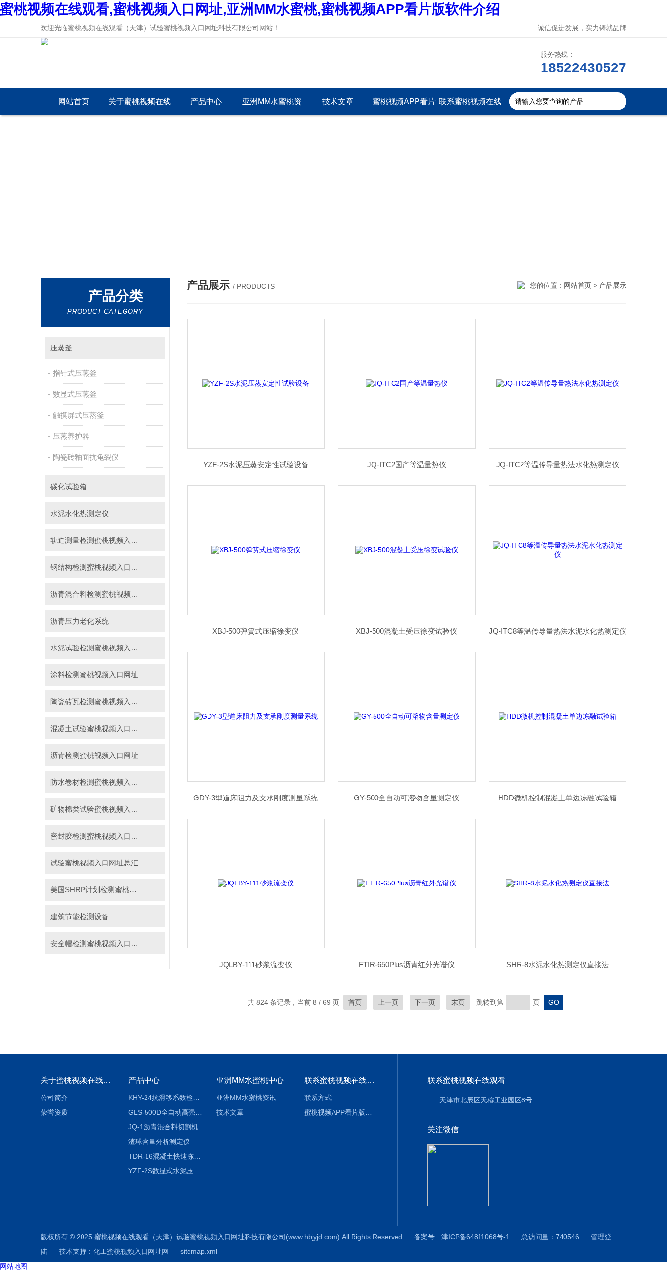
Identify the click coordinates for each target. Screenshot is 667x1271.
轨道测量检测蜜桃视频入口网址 (101, 540)
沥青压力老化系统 (79, 621)
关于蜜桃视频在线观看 (139, 106)
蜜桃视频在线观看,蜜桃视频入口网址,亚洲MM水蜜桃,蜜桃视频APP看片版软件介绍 (250, 9)
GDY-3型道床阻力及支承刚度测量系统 (255, 798)
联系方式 (318, 1097)
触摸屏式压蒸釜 (78, 415)
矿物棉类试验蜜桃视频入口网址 (101, 809)
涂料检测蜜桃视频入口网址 (94, 674)
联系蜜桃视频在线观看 (470, 106)
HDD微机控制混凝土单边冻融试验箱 (557, 798)
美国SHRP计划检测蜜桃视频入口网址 (107, 889)
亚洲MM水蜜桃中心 (250, 1080)
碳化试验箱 (68, 486)
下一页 (425, 1002)
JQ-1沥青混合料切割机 (163, 1127)
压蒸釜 (61, 348)
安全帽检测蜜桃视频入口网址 (98, 943)
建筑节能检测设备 (79, 916)
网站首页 (73, 101)
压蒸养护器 (71, 436)
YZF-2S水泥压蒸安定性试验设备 (256, 464)
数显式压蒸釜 (75, 394)
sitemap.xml (198, 1251)
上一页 (388, 1002)
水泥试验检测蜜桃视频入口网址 (101, 648)
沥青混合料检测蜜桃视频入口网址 (105, 594)
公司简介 (54, 1097)
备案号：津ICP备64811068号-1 (462, 1237)
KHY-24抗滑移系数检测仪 (165, 1097)
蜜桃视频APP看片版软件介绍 (404, 106)
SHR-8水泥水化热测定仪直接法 (557, 964)
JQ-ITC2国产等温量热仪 (406, 464)
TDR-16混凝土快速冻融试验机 (165, 1156)
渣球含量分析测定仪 (159, 1141)
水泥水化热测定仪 (79, 513)
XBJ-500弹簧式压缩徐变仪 (255, 631)
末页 (458, 1002)
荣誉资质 (54, 1112)
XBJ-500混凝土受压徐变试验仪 (406, 631)
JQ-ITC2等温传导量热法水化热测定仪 (557, 464)
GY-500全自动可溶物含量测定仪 (406, 798)
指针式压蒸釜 (75, 373)
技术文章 (338, 101)
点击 (153, 348)
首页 (355, 1002)
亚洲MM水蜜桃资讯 (272, 106)
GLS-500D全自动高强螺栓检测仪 (165, 1112)
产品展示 (612, 285)
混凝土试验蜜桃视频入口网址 (98, 728)
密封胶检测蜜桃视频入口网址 (98, 836)
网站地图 (13, 1266)
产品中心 (206, 101)
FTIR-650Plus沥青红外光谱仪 (407, 964)
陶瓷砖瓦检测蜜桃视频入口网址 (101, 701)
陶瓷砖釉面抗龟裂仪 (86, 457)
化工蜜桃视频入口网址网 (130, 1251)
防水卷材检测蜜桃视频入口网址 (101, 782)
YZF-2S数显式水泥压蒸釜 (165, 1171)
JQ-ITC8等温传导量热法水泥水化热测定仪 (557, 631)
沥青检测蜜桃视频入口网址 (94, 755)
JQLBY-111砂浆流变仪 (255, 964)
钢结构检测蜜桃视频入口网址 (98, 567)
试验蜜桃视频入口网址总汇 (94, 863)
